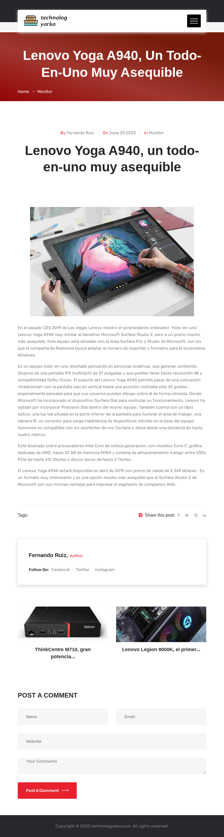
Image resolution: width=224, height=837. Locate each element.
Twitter (82, 569)
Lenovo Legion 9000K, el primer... (161, 649)
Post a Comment (42, 790)
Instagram (104, 569)
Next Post (155, 625)
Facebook (60, 569)
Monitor (44, 91)
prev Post (57, 625)
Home (23, 91)
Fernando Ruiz (80, 132)
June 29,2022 (122, 132)
